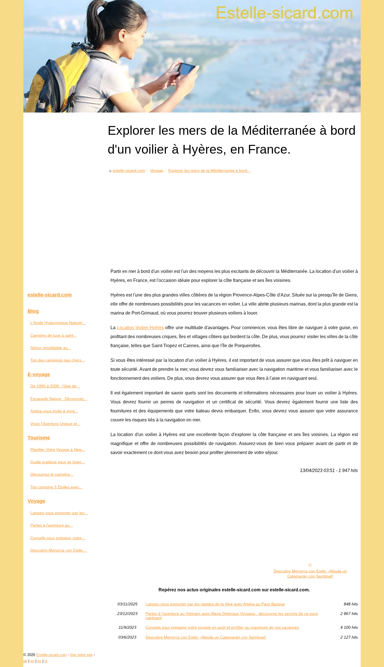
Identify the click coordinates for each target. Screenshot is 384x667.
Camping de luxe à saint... (53, 335)
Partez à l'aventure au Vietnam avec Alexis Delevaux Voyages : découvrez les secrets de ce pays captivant (232, 616)
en (32, 661)
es (39, 661)
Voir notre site (81, 655)
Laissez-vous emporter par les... (59, 513)
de (25, 661)
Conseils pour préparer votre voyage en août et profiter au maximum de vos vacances (222, 627)
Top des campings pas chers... (57, 360)
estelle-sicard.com (129, 170)
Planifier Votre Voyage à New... (57, 449)
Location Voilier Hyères (140, 327)
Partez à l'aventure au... (51, 525)
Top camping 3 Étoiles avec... (56, 487)
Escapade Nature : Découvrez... (58, 398)
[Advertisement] (234, 216)
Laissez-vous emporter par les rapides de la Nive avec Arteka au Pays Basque (215, 604)
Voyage (156, 170)
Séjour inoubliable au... (50, 347)
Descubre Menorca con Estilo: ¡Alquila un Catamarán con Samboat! (310, 574)
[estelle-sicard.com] (192, 56)
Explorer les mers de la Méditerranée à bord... (209, 170)
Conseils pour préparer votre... (57, 538)
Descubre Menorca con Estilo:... (58, 550)
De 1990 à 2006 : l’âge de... (55, 386)
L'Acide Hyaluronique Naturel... (57, 322)
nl (45, 661)
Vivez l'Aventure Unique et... (55, 423)
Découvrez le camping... (51, 474)
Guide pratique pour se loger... (57, 462)
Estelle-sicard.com (51, 655)
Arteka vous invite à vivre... (54, 411)
